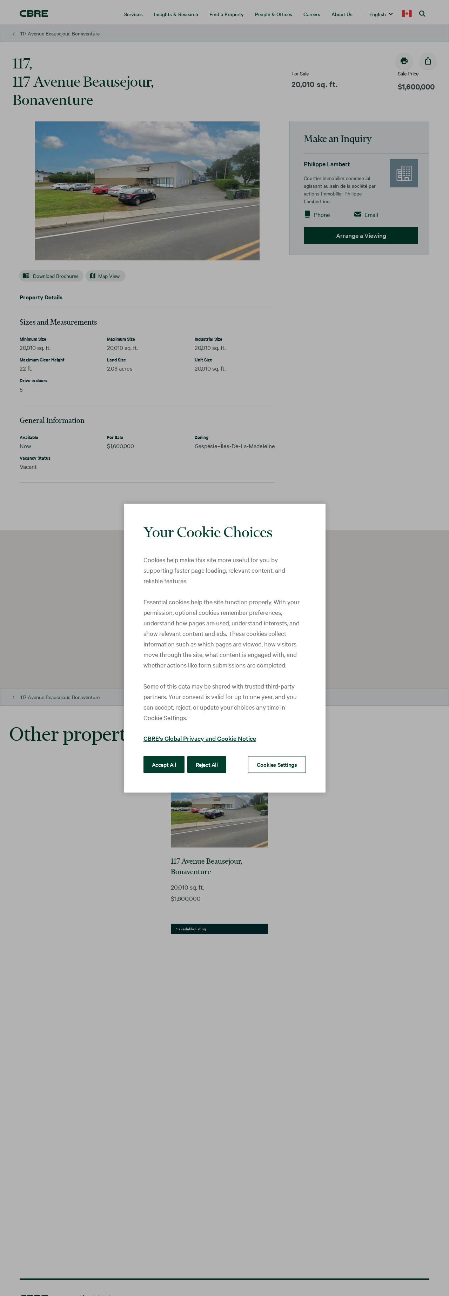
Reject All (207, 764)
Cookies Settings (277, 764)
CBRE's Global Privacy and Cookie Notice (199, 738)
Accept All (164, 764)
